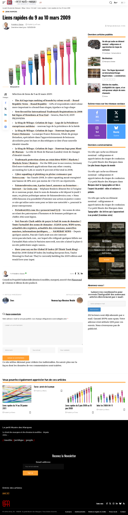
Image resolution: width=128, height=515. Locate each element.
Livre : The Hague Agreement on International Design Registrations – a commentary (113, 73)
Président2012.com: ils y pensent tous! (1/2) (37, 210)
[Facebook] (75, 274)
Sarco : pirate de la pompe (44, 386)
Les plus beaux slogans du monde (101, 165)
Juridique (107, 53)
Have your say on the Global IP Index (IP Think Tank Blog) (46, 249)
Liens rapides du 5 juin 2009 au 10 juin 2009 (78, 407)
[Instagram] (97, 131)
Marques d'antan (109, 61)
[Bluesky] (116, 131)
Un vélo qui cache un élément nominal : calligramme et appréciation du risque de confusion (113, 45)
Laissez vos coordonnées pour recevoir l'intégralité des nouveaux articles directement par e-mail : (106, 294)
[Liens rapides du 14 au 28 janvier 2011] (16, 394)
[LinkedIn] (82, 274)
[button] (4, 2)
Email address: (43, 462)
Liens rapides (11, 11)
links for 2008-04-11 (105, 405)
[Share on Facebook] (5, 103)
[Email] (5, 121)
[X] (78, 274)
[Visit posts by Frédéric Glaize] (6, 26)
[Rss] (124, 503)
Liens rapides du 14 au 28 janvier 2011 (15, 407)
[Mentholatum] (94, 61)
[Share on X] (5, 109)
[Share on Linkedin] (5, 115)
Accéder (106, 260)
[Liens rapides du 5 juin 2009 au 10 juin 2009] (79, 394)
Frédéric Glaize (17, 24)
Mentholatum (107, 58)
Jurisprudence (116, 53)
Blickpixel (13, 87)
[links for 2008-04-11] (111, 394)
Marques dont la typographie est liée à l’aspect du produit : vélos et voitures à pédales (104, 188)
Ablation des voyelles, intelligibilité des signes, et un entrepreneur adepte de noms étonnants (113, 88)
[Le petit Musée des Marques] (24, 2)
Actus (106, 96)
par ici (5, 493)
